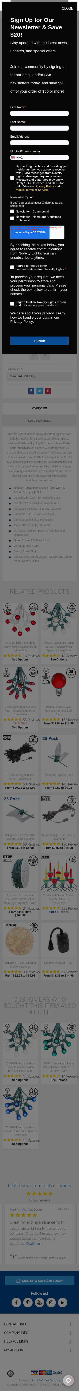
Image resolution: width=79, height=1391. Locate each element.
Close (67, 8)
